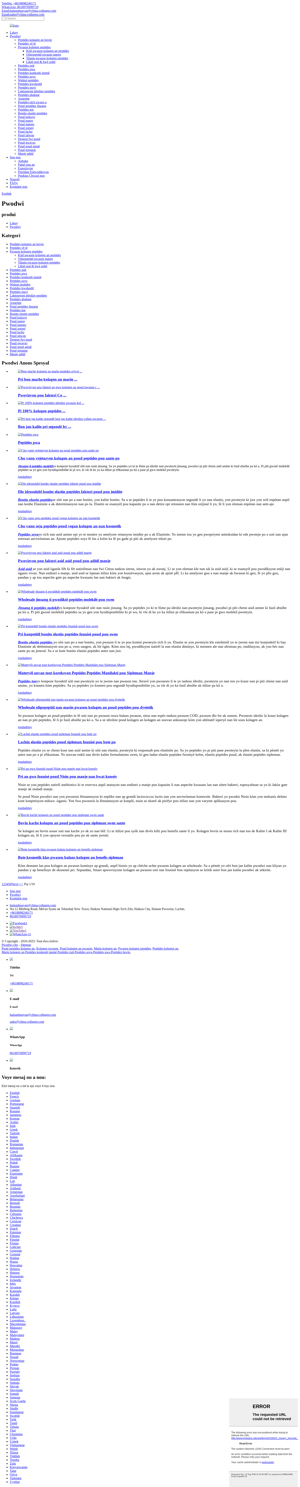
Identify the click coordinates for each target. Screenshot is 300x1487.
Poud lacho (25, 131)
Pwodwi (15, 36)
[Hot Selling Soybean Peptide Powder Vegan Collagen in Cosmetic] (59, 518)
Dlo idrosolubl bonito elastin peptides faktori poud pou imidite (70, 491)
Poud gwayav (27, 142)
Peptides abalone (29, 95)
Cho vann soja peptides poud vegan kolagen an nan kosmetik (69, 526)
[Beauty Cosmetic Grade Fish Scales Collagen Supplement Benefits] (60, 849)
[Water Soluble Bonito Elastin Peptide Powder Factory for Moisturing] (59, 483)
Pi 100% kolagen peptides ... (42, 411)
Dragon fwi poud (29, 139)
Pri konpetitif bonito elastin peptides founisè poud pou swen (68, 634)
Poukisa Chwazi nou (31, 175)
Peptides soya (27, 76)
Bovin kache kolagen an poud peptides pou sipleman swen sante (71, 823)
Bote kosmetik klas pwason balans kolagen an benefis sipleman (70, 857)
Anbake (23, 161)
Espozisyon (25, 168)
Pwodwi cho (10, 945)
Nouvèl (14, 179)
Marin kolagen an (105, 948)
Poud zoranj (25, 128)
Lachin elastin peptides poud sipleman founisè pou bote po (67, 742)
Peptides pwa (26, 69)
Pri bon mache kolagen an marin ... (47, 379)
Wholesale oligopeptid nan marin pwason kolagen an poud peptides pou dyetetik (85, 707)
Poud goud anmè (29, 146)
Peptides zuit (26, 65)
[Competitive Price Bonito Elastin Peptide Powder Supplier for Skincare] (58, 626)
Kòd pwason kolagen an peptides (47, 51)
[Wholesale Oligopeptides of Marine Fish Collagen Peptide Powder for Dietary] (71, 699)
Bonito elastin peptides (32, 113)
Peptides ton (26, 109)
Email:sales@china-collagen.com (23, 14)
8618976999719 (20, 916)
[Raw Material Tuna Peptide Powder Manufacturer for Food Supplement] (71, 665)
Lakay (14, 32)
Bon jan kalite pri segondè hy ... (44, 426)
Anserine (24, 98)
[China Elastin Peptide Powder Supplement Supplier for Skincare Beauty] (57, 734)
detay (28, 476)
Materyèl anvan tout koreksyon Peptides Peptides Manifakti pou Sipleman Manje (86, 673)
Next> (15, 884)
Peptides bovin (120, 952)
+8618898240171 (21, 912)
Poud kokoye (26, 117)
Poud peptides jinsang (32, 106)
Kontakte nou (18, 186)
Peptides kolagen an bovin (35, 40)
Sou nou (15, 157)
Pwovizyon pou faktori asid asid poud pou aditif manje (64, 561)
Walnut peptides (28, 80)
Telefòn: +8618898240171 (19, 3)
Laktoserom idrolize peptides (36, 91)
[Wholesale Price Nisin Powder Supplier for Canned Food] (58, 768)
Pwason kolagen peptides (34, 47)
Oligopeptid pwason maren (43, 54)
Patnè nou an (26, 164)
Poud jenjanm (27, 150)
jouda (21, 476)
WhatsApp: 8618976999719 (20, 7)
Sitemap (26, 945)
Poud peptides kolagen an (18, 948)
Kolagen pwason (47, 948)
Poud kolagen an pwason (76, 948)
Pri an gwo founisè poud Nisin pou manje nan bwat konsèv (67, 776)
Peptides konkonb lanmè (34, 73)
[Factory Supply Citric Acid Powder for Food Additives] (55, 553)
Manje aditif (25, 153)
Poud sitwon (26, 135)
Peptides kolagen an (165, 948)
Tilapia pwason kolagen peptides (47, 58)
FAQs (14, 183)
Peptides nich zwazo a (32, 102)
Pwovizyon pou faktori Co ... (42, 395)
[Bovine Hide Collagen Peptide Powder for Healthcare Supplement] (61, 815)
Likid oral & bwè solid (40, 62)
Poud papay (25, 120)
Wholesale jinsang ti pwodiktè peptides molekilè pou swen (66, 599)
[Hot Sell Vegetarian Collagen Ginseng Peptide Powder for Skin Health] (58, 450)
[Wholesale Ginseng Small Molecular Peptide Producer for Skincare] (57, 591)
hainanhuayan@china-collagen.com (33, 905)
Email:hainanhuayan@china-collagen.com (29, 10)
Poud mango (26, 124)
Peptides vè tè (27, 43)
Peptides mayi (27, 87)
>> (21, 884)
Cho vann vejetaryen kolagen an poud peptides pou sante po (69, 458)
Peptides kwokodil (30, 84)
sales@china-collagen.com (27, 1021)
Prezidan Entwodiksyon (33, 172)
